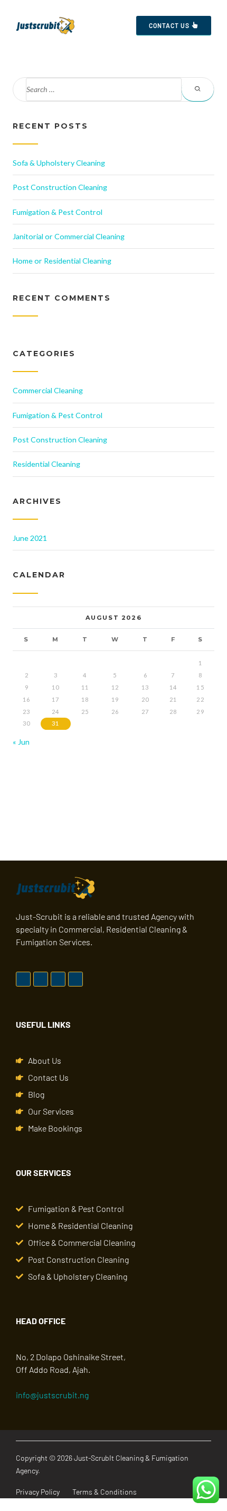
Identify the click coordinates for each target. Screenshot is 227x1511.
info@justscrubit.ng (52, 1395)
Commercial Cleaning (48, 390)
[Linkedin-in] (58, 979)
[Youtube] (75, 979)
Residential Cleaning (46, 463)
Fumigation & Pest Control (57, 211)
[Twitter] (40, 979)
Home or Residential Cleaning (62, 260)
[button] (116, 26)
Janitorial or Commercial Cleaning (69, 236)
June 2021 (30, 537)
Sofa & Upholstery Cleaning (59, 162)
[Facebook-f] (23, 979)
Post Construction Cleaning (60, 187)
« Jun (21, 741)
